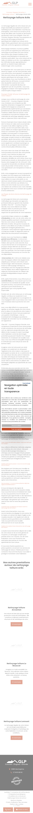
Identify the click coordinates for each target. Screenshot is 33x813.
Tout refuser (26, 383)
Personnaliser (16, 425)
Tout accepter (16, 429)
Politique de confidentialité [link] (16, 394)
